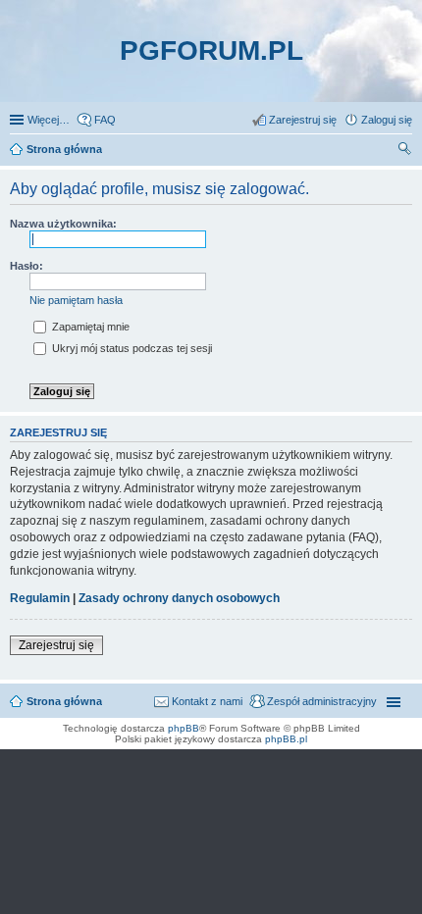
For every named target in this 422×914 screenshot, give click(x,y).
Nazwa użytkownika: (63, 223)
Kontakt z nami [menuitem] (207, 701)
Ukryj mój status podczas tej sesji (130, 348)
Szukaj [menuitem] (405, 151)
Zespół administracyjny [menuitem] (322, 701)
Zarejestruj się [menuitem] (303, 120)
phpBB (183, 728)
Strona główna (64, 701)
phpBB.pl (286, 739)
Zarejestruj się (56, 645)
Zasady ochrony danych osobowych (179, 598)
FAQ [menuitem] (105, 120)
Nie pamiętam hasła (76, 300)
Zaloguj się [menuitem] (386, 120)
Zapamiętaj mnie (89, 326)
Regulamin (40, 598)
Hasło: (26, 266)
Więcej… (48, 120)
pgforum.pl (211, 50)
